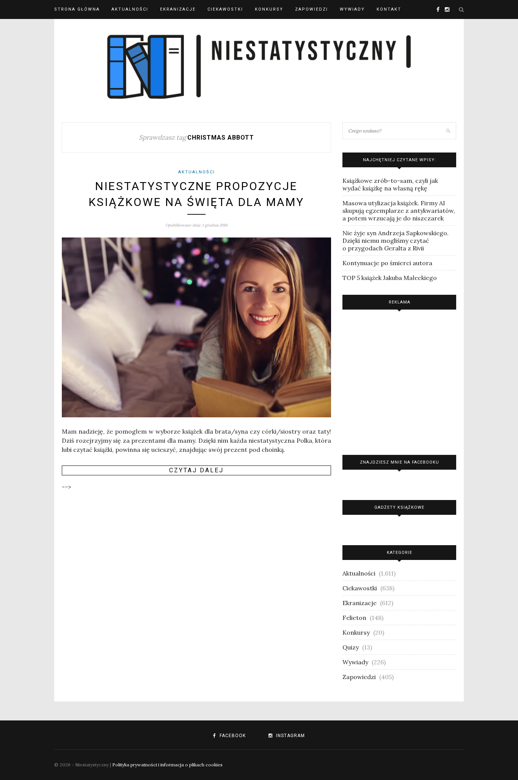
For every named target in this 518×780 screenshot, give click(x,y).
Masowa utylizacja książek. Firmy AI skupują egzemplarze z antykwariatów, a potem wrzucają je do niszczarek (398, 210)
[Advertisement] (399, 380)
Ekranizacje (178, 9)
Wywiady (352, 9)
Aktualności (129, 9)
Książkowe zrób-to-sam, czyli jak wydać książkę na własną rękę (390, 184)
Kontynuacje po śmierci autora (387, 263)
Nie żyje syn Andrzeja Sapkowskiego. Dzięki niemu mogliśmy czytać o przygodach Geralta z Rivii (395, 240)
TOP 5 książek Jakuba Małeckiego (389, 277)
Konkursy (269, 9)
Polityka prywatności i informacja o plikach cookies (167, 764)
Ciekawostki (225, 9)
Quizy (350, 647)
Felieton (354, 617)
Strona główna (77, 9)
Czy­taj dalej (196, 470)
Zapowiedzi (311, 9)
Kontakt (389, 9)
